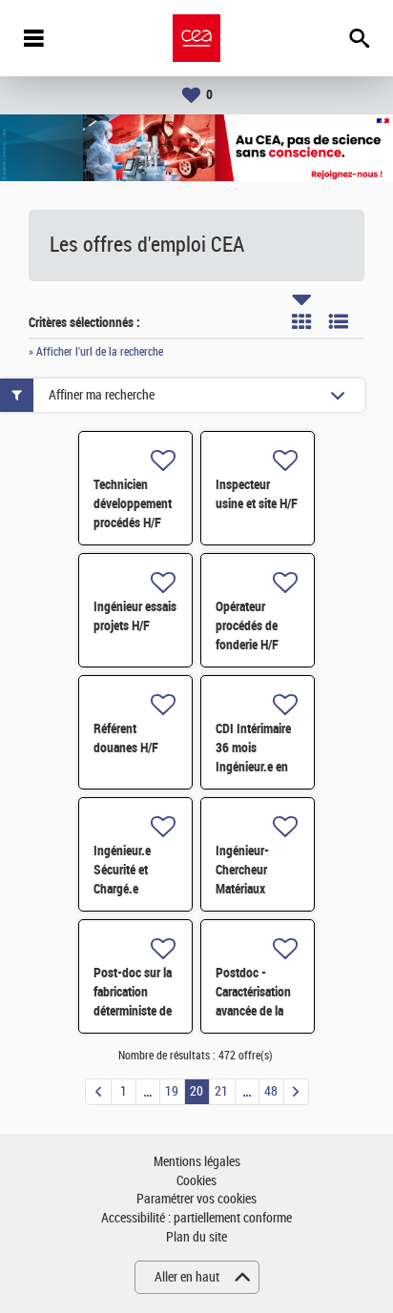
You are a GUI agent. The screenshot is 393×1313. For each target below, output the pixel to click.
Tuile (301, 321)
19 (171, 1091)
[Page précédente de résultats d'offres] (98, 1091)
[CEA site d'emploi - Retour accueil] (196, 38)
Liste (338, 321)
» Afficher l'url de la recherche (96, 352)
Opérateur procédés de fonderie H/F (247, 625)
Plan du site (196, 1237)
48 (271, 1091)
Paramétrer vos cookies (196, 1199)
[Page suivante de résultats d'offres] (296, 1091)
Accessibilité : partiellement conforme (196, 1218)
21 (221, 1091)
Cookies (196, 1181)
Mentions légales (197, 1162)
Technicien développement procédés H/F (132, 503)
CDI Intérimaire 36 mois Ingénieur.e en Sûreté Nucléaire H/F (257, 766)
